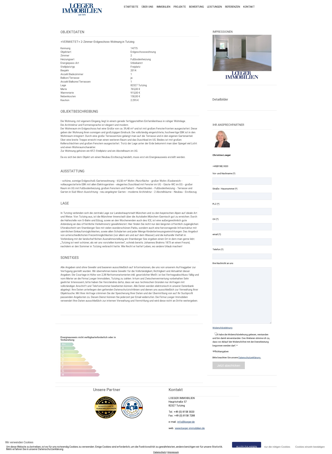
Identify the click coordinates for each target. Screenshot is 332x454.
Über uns (147, 6)
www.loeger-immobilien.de (190, 428)
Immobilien (163, 6)
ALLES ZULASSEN (246, 446)
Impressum (173, 452)
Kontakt (249, 6)
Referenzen (232, 6)
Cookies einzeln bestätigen (310, 446)
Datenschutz (159, 452)
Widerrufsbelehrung (222, 327)
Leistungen (214, 6)
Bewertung (196, 6)
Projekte (180, 6)
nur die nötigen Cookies (277, 446)
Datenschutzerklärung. (249, 357)
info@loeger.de (186, 421)
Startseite (131, 6)
